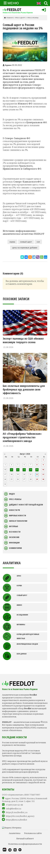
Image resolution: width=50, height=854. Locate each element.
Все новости (14, 532)
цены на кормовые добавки (24, 248)
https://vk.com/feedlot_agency (20, 816)
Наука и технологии (18, 521)
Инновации (14, 542)
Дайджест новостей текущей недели (26, 504)
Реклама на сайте (33, 833)
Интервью (13, 526)
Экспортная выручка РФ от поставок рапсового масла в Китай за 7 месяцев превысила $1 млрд (21, 753)
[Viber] (37, 257)
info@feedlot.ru (13, 808)
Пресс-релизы (32, 18)
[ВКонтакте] (26, 257)
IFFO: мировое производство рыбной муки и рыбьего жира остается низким (25, 762)
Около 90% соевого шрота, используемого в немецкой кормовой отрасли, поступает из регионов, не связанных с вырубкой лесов (24, 780)
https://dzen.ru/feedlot (16, 820)
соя (38, 242)
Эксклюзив (14, 537)
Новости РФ (14, 510)
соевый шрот (26, 242)
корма (12, 242)
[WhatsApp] (41, 257)
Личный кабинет (25, 838)
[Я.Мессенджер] (22, 257)
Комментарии (15, 548)
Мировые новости (17, 515)
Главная (9, 18)
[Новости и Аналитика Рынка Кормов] (18, 9)
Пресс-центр (20, 18)
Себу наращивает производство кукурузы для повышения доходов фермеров (23, 770)
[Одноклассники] (30, 257)
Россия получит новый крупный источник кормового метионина (24, 743)
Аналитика (14, 833)
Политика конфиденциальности (25, 844)
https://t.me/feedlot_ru (17, 812)
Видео (12, 494)
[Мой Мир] (45, 257)
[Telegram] (34, 257)
